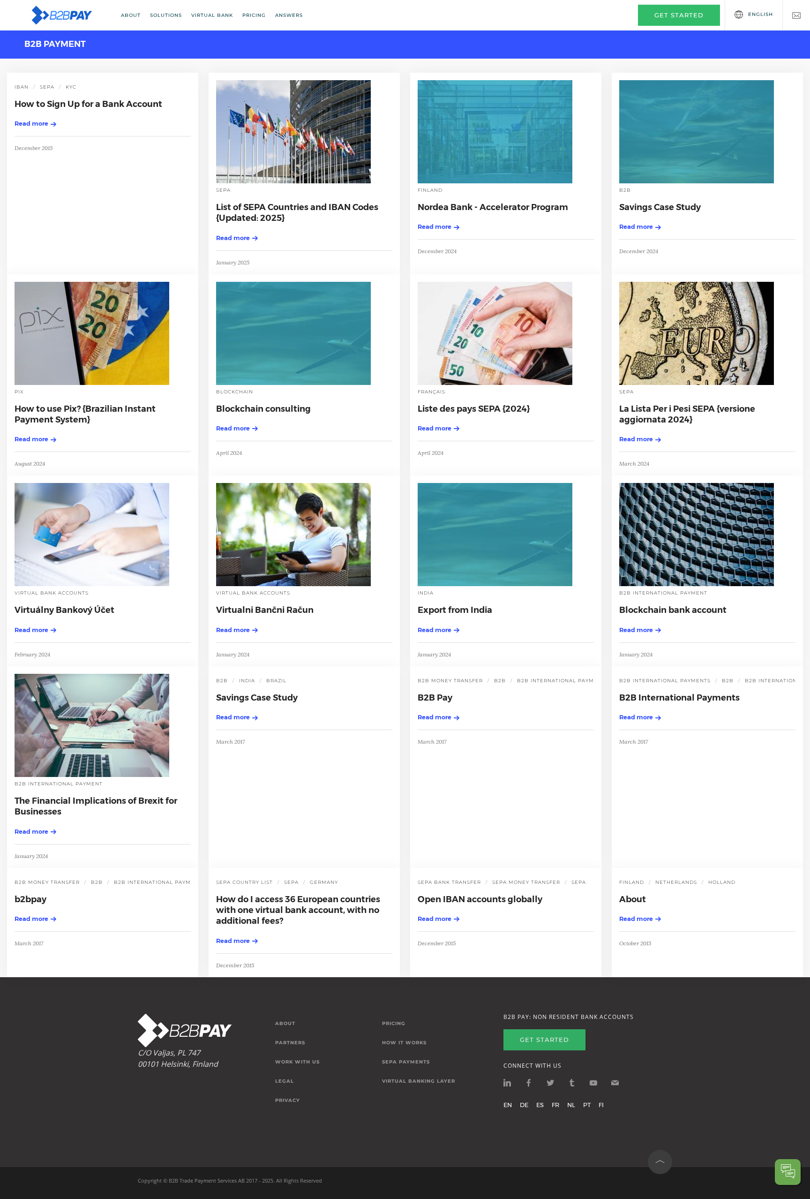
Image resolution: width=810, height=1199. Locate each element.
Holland (721, 882)
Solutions (166, 15)
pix (19, 392)
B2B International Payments (679, 698)
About (131, 15)
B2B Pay (435, 698)
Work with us (297, 1062)
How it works (404, 1043)
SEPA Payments (406, 1062)
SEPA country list (244, 882)
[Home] (68, 15)
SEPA (47, 87)
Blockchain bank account (673, 610)
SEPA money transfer (526, 882)
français (431, 392)
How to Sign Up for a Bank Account (88, 104)
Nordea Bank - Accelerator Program (493, 207)
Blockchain (234, 392)
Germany (324, 882)
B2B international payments (665, 681)
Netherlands (676, 882)
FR (555, 1105)
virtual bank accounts (52, 593)
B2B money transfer (450, 681)
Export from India (455, 610)
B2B (625, 190)
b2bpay (30, 899)
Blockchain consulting (263, 409)
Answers (289, 15)
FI (601, 1105)
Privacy (287, 1100)
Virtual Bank (212, 15)
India (426, 593)
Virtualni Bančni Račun (265, 610)
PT (587, 1105)
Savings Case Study (660, 207)
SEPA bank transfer (449, 882)
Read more (31, 123)
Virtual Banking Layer (418, 1081)
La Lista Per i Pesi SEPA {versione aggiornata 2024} (687, 414)
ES (540, 1105)
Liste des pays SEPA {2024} (474, 409)
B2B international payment (663, 593)
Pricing (254, 15)
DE (524, 1105)
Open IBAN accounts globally (480, 899)
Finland (430, 190)
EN (507, 1105)
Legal (284, 1081)
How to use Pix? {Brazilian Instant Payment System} (85, 414)
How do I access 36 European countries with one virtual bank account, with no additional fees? (298, 910)
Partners (290, 1043)
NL (571, 1105)
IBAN (22, 87)
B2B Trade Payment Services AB (207, 1180)
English (760, 14)
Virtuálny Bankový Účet (64, 610)
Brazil (276, 681)
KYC (71, 87)
